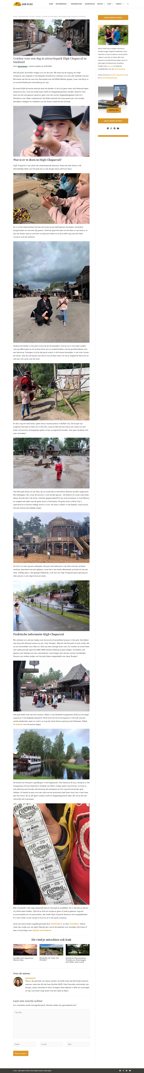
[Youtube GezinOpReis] (117, 128)
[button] (128, 4)
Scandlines (74, 923)
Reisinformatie (23, 16)
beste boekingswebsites (108, 78)
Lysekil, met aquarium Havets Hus (23, 959)
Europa (32, 16)
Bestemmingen (61, 4)
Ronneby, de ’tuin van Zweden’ (49, 959)
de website (18, 724)
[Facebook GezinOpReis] (108, 128)
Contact (119, 4)
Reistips (100, 4)
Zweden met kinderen (41, 930)
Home (51, 4)
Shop (109, 4)
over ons (110, 66)
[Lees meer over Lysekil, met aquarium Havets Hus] (25, 949)
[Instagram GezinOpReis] (110, 128)
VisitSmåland (56, 923)
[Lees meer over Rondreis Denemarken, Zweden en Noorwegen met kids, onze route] (78, 949)
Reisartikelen (90, 4)
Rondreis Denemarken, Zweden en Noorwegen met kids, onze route (76, 960)
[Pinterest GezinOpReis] (114, 128)
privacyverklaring (45, 1071)
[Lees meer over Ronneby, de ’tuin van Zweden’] (51, 949)
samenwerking (120, 69)
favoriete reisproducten (117, 75)
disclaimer (34, 1071)
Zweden (38, 16)
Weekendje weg (76, 4)
